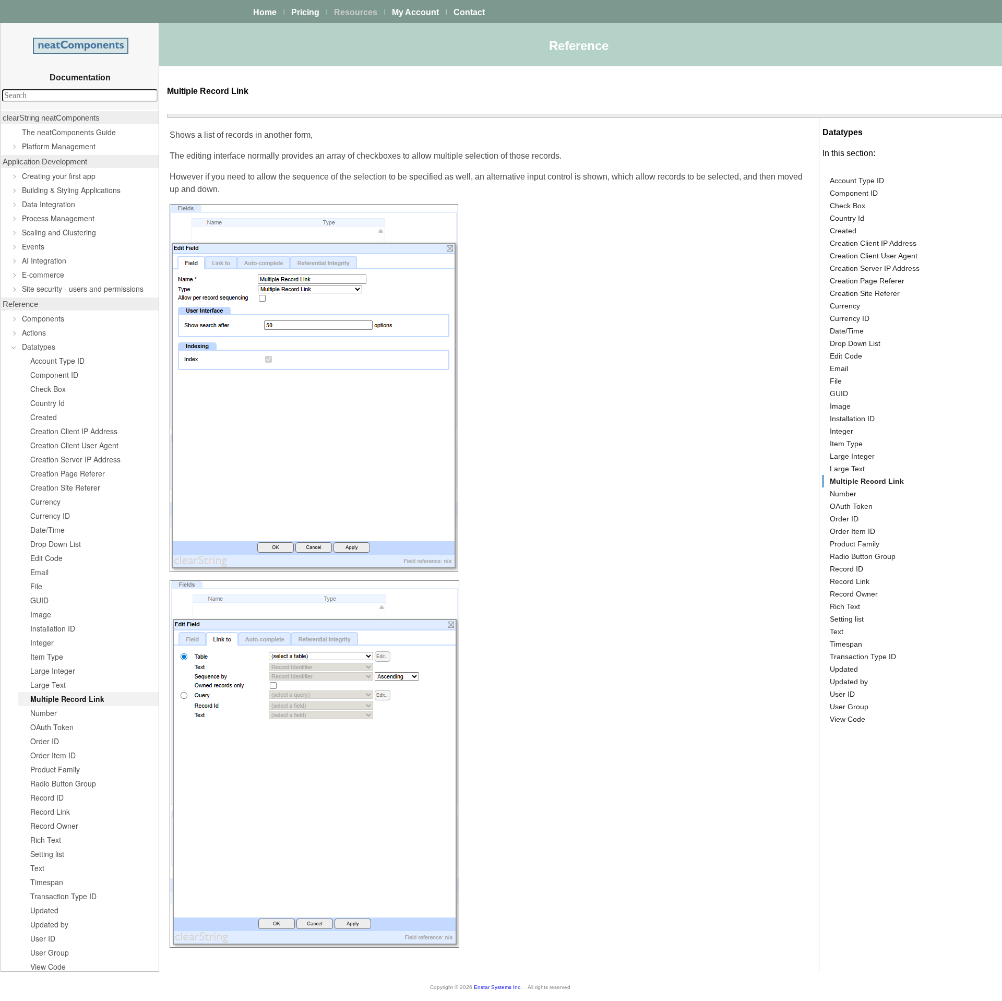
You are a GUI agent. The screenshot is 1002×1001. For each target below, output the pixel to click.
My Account (415, 12)
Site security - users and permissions (83, 288)
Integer (42, 642)
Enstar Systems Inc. (498, 987)
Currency (45, 501)
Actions (34, 332)
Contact (469, 12)
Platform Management (59, 146)
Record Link (50, 811)
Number (43, 713)
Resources (355, 12)
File (36, 586)
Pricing (305, 12)
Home (265, 12)
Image (40, 614)
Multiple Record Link (67, 699)
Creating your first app (59, 176)
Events (33, 246)
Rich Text (45, 840)
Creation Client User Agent (74, 445)
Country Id (47, 403)
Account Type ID (57, 360)
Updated (44, 910)
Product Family (55, 769)
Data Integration (48, 204)
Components (43, 318)
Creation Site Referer (65, 487)
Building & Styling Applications (71, 190)
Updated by (49, 924)
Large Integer (52, 670)
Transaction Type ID (63, 896)
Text (37, 868)
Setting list (47, 854)
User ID (42, 938)
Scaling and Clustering (59, 232)
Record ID (47, 797)
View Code (48, 966)
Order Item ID (53, 755)
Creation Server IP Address (75, 459)
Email (39, 572)
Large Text (48, 685)
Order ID (44, 741)
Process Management (58, 218)
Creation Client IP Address (73, 431)
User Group (49, 952)
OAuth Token (52, 727)
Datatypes (38, 346)
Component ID (54, 375)
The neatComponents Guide (69, 132)
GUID (39, 600)
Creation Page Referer (67, 473)
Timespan (46, 882)
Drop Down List (55, 544)
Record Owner (54, 825)
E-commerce (43, 274)
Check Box (48, 389)
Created (43, 417)
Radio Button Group (63, 783)
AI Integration (44, 260)
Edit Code (46, 558)
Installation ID (52, 628)
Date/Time (47, 530)
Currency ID (50, 515)
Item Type (46, 656)
